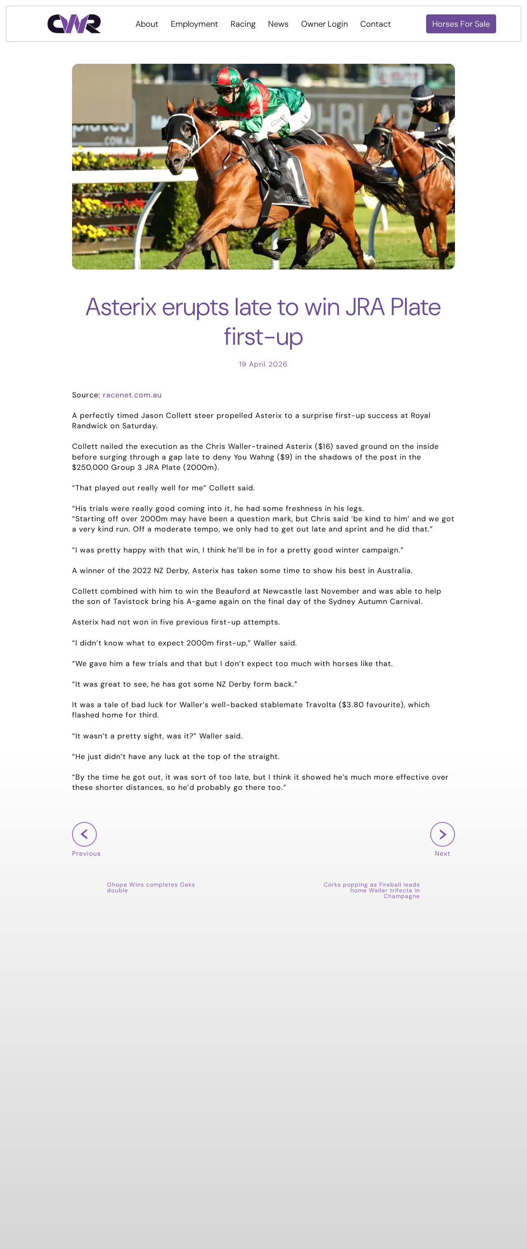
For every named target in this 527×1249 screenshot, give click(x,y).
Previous (86, 866)
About (147, 24)
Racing (243, 24)
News (278, 24)
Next (440, 866)
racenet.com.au (132, 395)
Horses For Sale (461, 24)
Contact (375, 24)
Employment (194, 24)
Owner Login (324, 24)
